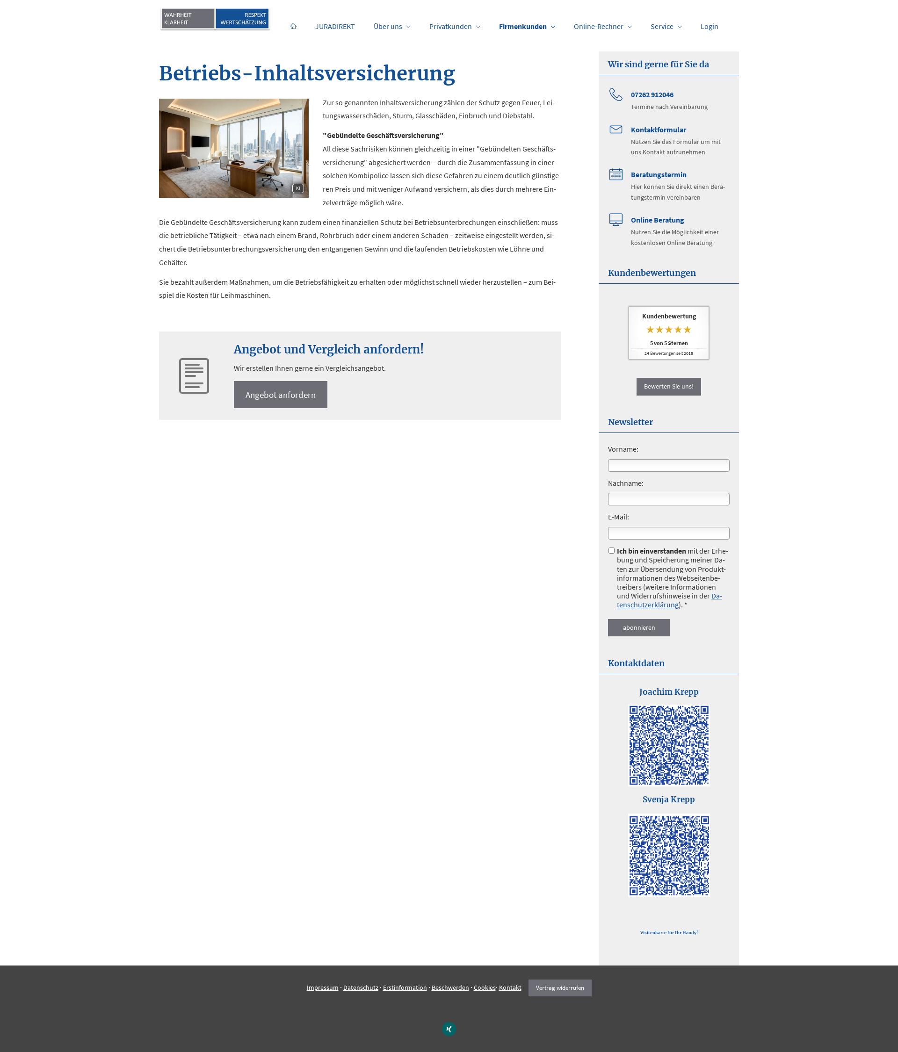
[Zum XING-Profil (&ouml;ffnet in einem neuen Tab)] (449, 1029)
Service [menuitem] (662, 26)
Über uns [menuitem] (388, 26)
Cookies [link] (485, 987)
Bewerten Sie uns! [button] (669, 386)
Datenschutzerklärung (669, 600)
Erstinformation (405, 987)
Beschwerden (450, 987)
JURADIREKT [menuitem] (335, 26)
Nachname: (626, 483)
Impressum (323, 987)
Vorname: (623, 449)
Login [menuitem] (709, 26)
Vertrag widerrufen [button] (560, 987)
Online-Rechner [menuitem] (598, 26)
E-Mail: (618, 516)
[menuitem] (293, 26)
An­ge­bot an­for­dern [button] (281, 394)
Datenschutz (360, 987)
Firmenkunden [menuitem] (523, 26)
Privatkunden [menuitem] (450, 26)
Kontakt (510, 987)
